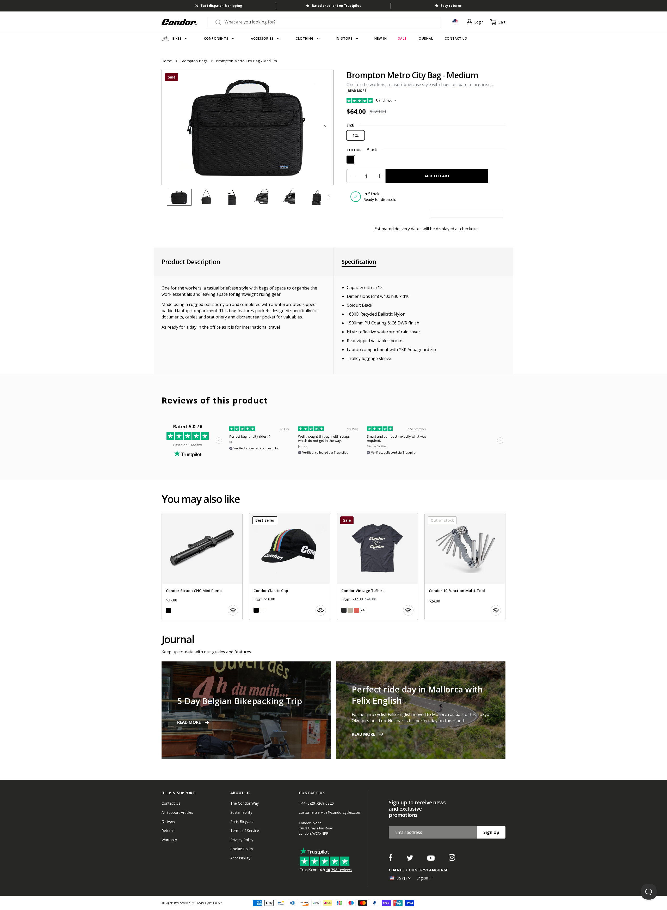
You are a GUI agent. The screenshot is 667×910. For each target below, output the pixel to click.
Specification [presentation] (359, 261)
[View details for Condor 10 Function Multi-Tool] (465, 566)
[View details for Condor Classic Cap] (289, 566)
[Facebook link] (391, 859)
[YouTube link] (431, 859)
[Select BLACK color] (168, 610)
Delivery (168, 821)
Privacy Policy (241, 839)
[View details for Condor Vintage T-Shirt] (377, 566)
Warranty (169, 839)
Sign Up (491, 832)
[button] (325, 127)
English (422, 878)
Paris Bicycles (241, 821)
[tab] (247, 127)
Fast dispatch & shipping (221, 5)
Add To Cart (437, 175)
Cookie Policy (241, 848)
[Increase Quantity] (379, 176)
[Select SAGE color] (350, 610)
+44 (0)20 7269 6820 (316, 803)
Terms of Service (244, 830)
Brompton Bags (194, 60)
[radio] (356, 135)
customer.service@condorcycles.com (330, 812)
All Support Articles (177, 812)
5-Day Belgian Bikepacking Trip (239, 701)
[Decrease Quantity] (353, 176)
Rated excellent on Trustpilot (336, 5)
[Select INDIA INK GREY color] (344, 610)
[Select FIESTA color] (356, 610)
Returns (168, 830)
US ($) (402, 878)
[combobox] (329, 22)
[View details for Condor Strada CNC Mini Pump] (202, 566)
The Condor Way (244, 803)
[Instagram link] (452, 859)
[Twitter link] (410, 859)
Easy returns (451, 5)
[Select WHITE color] (262, 610)
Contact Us (171, 803)
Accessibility (240, 857)
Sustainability (241, 812)
